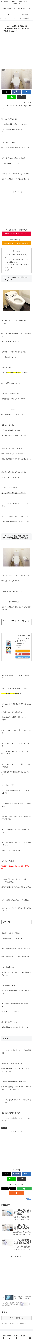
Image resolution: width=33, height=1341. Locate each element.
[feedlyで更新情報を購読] (24, 1188)
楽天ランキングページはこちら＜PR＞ (16, 233)
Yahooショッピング (23, 657)
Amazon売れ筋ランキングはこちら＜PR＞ (16, 243)
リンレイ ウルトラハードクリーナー (18, 264)
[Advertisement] (16, 49)
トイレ (5, 1128)
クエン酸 (9, 267)
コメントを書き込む (16, 1318)
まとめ (7, 270)
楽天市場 (19, 654)
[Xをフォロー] (8, 1188)
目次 (14, 251)
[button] (21, 97)
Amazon (19, 651)
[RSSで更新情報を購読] (16, 1193)
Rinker (22, 645)
